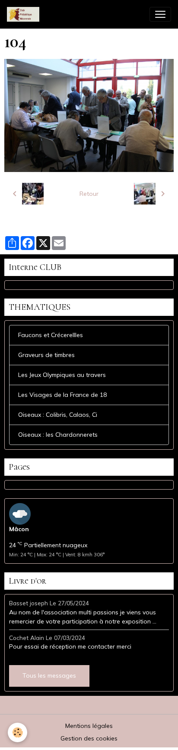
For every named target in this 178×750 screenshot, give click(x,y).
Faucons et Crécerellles (50, 335)
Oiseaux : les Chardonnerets (58, 434)
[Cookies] (17, 732)
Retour (89, 194)
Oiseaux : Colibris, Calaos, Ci (57, 415)
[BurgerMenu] (160, 14)
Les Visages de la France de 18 (62, 395)
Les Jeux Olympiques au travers (62, 375)
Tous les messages (49, 675)
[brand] (25, 14)
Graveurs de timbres (46, 355)
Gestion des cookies (89, 738)
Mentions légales (89, 726)
